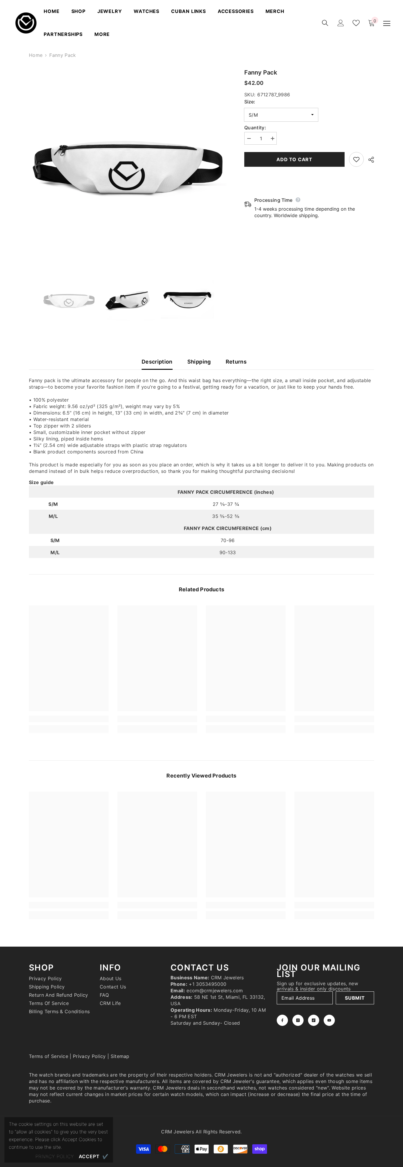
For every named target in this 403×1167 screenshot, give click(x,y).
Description (157, 362)
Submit (355, 998)
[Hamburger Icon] (386, 23)
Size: (249, 102)
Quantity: (255, 128)
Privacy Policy (89, 1056)
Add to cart (294, 159)
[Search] (325, 23)
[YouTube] (329, 1020)
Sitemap (120, 1056)
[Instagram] (298, 1020)
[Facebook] (282, 1020)
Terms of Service (48, 1056)
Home (35, 55)
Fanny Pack (260, 72)
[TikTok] (313, 1020)
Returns (236, 362)
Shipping (199, 362)
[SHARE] (369, 160)
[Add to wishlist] (356, 159)
